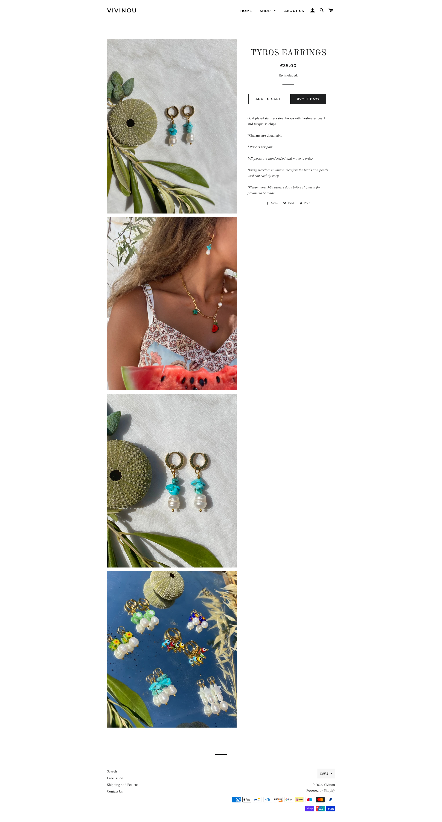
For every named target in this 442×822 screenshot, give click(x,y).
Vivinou (122, 10)
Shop (266, 11)
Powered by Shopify (320, 790)
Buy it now (308, 98)
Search (112, 771)
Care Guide (115, 778)
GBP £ (324, 773)
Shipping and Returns (122, 785)
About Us (294, 11)
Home (246, 11)
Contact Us (115, 791)
